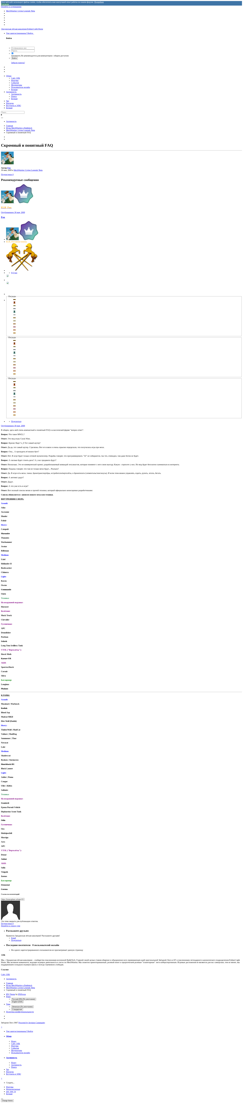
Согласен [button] (5, 4)
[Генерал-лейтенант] (8, 280)
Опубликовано (13, 212)
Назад (13, 1041)
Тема (8, 1004)
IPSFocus (22, 994)
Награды (10, 103)
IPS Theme (10, 994)
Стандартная (17, 1009)
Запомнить (16, 56)
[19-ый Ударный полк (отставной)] (8, 294)
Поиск (14, 96)
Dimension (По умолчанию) (22, 1007)
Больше (14, 89)
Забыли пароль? (18, 63)
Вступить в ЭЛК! (13, 105)
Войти (14, 58)
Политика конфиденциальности (20, 1012)
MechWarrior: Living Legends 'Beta (28, 170)
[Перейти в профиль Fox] (7, 164)
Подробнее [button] (99, 2)
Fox (9, 168)
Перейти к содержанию (11, 7)
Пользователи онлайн (20, 87)
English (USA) (17, 1002)
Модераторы (16, 85)
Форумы (14, 80)
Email (13, 938)
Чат (7, 101)
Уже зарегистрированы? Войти (20, 33)
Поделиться (16, 421)
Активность (11, 92)
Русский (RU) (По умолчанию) (23, 999)
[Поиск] (2, 117)
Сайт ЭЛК (15, 78)
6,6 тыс (14, 273)
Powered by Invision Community (31, 1023)
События (15, 83)
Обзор (8, 76)
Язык (8, 997)
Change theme (7, 1101)
